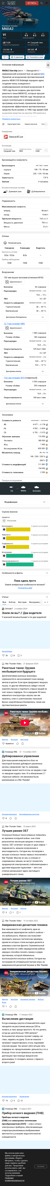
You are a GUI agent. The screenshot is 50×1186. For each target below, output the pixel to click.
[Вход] (46, 3)
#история (24, 739)
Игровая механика (9, 814)
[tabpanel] (25, 342)
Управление (24, 1096)
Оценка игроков (31, 124)
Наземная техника (27, 999)
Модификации (10, 502)
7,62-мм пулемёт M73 (14, 378)
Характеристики (13, 124)
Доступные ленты (13, 371)
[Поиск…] (41, 3)
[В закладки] (22, 743)
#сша (4, 1002)
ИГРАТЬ (32, 3)
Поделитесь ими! (25, 588)
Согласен (40, 1166)
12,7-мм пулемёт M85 (14, 324)
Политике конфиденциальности (14, 1179)
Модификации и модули (29, 814)
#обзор (23, 908)
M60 (42, 74)
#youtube (14, 739)
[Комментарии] (17, 743)
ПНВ (9, 263)
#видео (5, 739)
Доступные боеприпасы (16, 317)
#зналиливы (7, 651)
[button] (48, 65)
